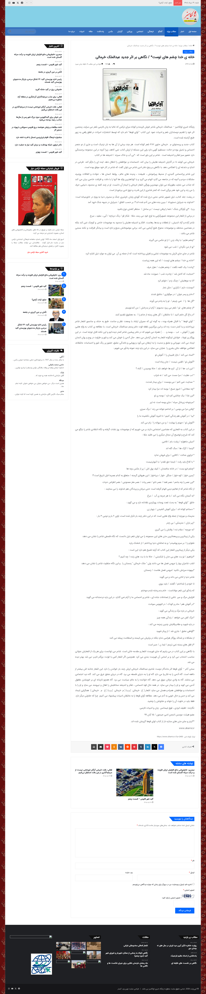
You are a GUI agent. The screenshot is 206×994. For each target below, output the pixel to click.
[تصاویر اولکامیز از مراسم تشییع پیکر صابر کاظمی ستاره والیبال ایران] (94, 964)
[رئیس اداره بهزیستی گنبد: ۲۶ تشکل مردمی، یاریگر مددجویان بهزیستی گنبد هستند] (56, 328)
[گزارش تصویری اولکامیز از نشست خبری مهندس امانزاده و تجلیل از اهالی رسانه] (63, 964)
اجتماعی (140, 31)
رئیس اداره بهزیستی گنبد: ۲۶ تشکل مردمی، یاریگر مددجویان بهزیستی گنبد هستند (30, 328)
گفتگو (160, 31)
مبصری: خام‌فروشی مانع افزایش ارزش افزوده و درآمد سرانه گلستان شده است (176, 771)
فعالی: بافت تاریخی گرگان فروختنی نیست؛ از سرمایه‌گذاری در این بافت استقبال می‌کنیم (93, 771)
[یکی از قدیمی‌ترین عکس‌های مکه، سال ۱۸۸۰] (94, 946)
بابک (62, 372)
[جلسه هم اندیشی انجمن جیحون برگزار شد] (63, 946)
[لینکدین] (148, 747)
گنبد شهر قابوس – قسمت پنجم (140, 799)
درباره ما (72, 31)
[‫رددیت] (127, 747)
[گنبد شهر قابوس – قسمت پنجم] (134, 782)
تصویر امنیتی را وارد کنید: (171, 897)
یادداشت (100, 31)
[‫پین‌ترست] (134, 747)
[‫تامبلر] (141, 747)
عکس (110, 31)
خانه (191, 45)
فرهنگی (151, 31)
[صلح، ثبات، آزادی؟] (56, 303)
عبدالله (61, 380)
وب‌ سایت (128, 872)
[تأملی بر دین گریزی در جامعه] (56, 316)
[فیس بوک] (161, 747)
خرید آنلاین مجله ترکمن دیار (37, 252)
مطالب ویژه (171, 31)
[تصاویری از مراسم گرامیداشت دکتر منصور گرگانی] (63, 955)
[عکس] (94, 955)
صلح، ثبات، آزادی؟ (39, 299)
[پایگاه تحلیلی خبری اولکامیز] (190, 16)
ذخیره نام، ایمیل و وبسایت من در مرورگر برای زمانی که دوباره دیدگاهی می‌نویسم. (162, 884)
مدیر (62, 391)
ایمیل (191, 872)
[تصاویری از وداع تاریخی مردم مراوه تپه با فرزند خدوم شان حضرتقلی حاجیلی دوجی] (78, 946)
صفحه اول (192, 31)
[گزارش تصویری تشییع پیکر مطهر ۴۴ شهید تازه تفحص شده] (78, 964)
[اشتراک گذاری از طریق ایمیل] (100, 747)
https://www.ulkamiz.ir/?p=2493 (170, 736)
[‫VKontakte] (121, 747)
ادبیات (81, 31)
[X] (154, 747)
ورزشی (129, 31)
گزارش (119, 31)
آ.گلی (62, 356)
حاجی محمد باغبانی (56, 364)
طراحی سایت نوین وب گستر (128, 988)
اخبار (182, 31)
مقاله (90, 31)
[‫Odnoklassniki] (114, 747)
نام (192, 860)
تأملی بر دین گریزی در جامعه (161, 2)
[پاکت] (107, 747)
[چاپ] (94, 747)
